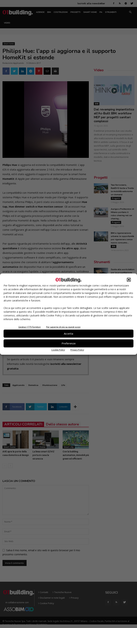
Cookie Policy (58, 349)
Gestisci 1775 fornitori (29, 327)
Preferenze (69, 343)
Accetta (68, 333)
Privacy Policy (77, 349)
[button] (129, 279)
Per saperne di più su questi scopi (63, 327)
